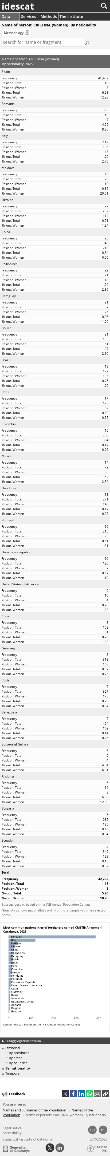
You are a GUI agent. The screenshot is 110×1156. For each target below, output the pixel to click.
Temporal (12, 1073)
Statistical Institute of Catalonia (27, 1139)
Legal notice (12, 1128)
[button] (105, 1093)
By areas (15, 1057)
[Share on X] (65, 1093)
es (103, 1130)
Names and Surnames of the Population (34, 1110)
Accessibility (12, 1132)
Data (6, 16)
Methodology (13, 32)
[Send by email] (97, 1093)
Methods (49, 16)
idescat (18, 6)
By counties (18, 1062)
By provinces (19, 1052)
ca (92, 1130)
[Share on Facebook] (73, 1093)
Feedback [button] (17, 1093)
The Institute (71, 16)
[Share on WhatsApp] (89, 1093)
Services (28, 16)
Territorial (12, 1047)
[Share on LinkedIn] (81, 1093)
